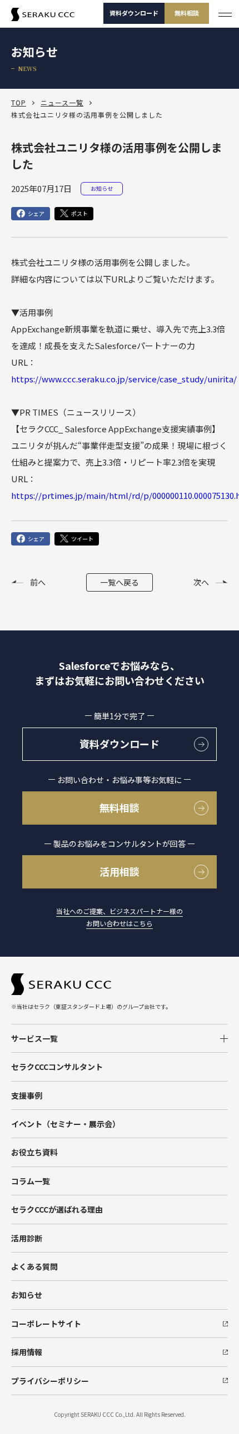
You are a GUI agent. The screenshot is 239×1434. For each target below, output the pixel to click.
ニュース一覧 (62, 102)
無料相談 (187, 12)
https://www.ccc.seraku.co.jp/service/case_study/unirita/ (124, 379)
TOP (18, 102)
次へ (201, 582)
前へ (38, 582)
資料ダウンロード (133, 12)
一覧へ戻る (119, 582)
